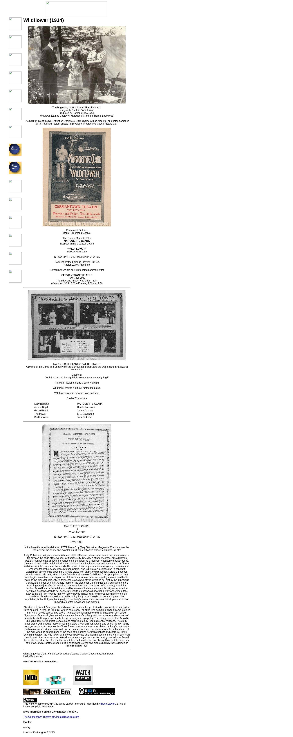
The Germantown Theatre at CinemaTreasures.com (51, 717)
